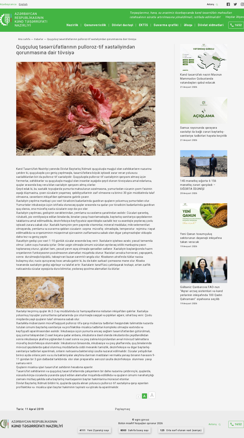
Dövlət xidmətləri (210, 25)
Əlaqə (188, 25)
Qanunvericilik (95, 25)
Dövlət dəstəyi (122, 25)
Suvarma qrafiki (166, 25)
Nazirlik (72, 25)
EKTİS (143, 25)
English (23, 4)
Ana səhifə (24, 39)
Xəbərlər (38, 39)
